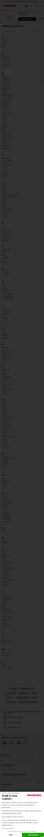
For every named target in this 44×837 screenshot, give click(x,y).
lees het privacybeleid (8, 828)
